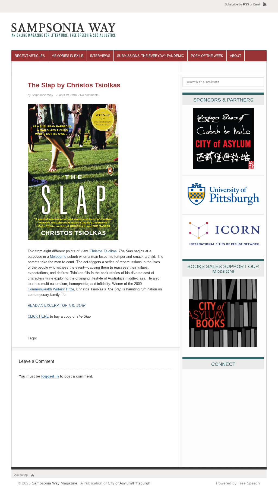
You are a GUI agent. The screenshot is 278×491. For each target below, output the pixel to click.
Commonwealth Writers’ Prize (51, 289)
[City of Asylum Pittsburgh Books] (223, 346)
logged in (50, 376)
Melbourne (58, 256)
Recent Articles (30, 56)
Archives (51, 67)
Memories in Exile (67, 56)
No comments (89, 95)
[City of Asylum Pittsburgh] (223, 167)
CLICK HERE (38, 316)
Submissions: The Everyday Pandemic (150, 56)
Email (256, 4)
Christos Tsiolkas (103, 251)
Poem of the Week (207, 56)
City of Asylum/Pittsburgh (129, 483)
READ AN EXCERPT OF (57, 305)
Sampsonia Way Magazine (54, 483)
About (235, 56)
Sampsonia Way (42, 95)
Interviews (100, 56)
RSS (246, 4)
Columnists (25, 67)
